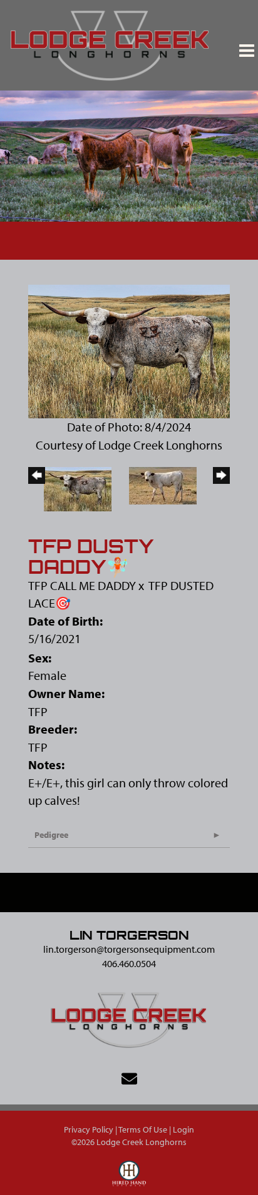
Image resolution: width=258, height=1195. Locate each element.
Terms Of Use (142, 1129)
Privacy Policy (88, 1129)
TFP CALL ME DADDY (82, 585)
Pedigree (51, 834)
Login (183, 1129)
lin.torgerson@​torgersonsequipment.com (129, 949)
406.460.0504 (129, 963)
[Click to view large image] (129, 350)
